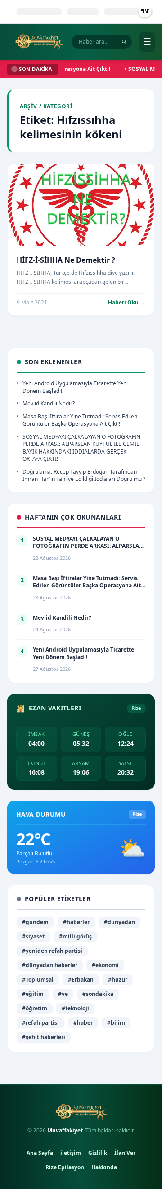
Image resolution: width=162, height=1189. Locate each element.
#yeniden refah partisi (52, 951)
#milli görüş (75, 936)
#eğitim (33, 994)
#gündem (35, 922)
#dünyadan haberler (49, 965)
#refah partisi (40, 1022)
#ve (63, 994)
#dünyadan (119, 922)
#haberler (76, 922)
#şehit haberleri (43, 1037)
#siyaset (33, 936)
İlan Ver (124, 1153)
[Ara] (124, 42)
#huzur (117, 979)
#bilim (116, 1022)
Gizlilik (97, 1153)
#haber (83, 1022)
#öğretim (34, 1008)
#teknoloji (75, 1008)
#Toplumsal (38, 979)
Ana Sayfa (40, 1153)
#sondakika (97, 994)
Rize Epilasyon (64, 1167)
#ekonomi (105, 965)
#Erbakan (81, 979)
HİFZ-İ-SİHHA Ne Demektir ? (66, 260)
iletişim (70, 1153)
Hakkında (104, 1167)
